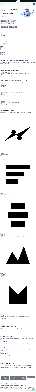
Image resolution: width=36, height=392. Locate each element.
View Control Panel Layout (5, 83)
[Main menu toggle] (34, 4)
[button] (18, 1)
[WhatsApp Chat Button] (33, 389)
